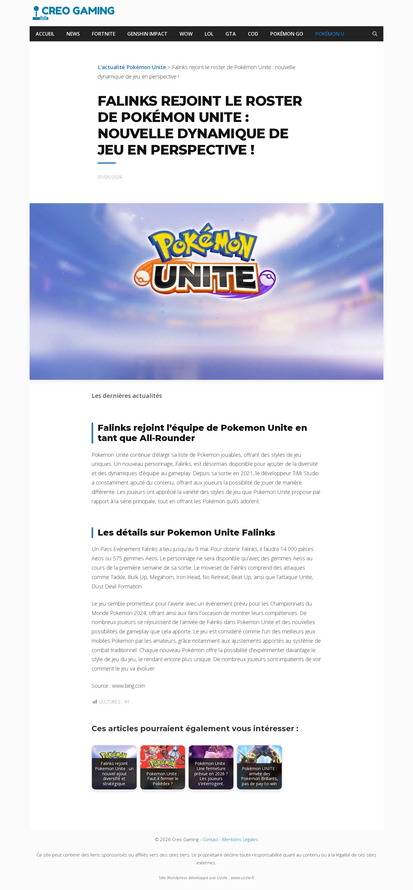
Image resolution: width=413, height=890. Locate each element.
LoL (209, 33)
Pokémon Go (286, 33)
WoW (186, 33)
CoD (253, 33)
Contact (210, 839)
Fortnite (103, 33)
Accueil (45, 33)
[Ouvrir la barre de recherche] (374, 33)
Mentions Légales (240, 839)
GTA (231, 33)
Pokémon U (329, 33)
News (73, 33)
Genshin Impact (147, 33)
